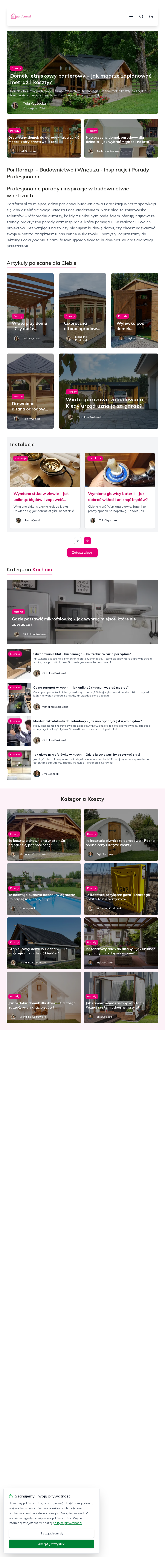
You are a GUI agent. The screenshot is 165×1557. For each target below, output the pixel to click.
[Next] (87, 540)
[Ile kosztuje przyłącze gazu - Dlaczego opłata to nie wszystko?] (121, 889)
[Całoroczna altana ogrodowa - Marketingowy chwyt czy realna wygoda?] (82, 310)
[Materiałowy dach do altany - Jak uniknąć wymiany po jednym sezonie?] (121, 943)
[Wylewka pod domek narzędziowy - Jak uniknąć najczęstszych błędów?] (135, 310)
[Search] (141, 16)
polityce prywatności (67, 1523)
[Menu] (131, 16)
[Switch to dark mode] (151, 16)
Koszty (14, 834)
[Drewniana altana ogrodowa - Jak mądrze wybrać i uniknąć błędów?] (30, 391)
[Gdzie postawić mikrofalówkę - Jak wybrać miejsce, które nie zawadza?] (83, 612)
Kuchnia (18, 611)
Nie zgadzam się (51, 1533)
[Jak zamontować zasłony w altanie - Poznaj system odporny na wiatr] (121, 997)
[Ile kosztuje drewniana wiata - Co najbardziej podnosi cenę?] (44, 835)
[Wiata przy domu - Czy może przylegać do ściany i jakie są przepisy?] (30, 310)
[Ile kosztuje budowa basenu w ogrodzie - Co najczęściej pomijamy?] (44, 889)
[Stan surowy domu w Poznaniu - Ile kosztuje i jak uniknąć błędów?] (44, 943)
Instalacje (20, 458)
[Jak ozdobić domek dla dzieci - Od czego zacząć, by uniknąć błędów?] (44, 997)
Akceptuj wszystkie (51, 1544)
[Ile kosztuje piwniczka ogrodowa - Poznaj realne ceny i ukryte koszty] (121, 835)
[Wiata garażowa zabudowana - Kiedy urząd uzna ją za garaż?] (108, 391)
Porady (16, 68)
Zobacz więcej (82, 552)
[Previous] (77, 540)
